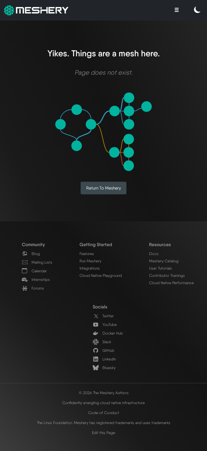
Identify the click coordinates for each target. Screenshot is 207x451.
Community (33, 244)
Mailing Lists (41, 262)
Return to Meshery (103, 188)
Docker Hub (112, 333)
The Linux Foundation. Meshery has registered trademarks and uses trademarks (103, 422)
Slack (106, 341)
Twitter (107, 316)
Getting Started (96, 244)
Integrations (90, 268)
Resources (160, 244)
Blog (35, 253)
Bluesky (108, 367)
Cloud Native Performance (171, 282)
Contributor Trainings (167, 275)
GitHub (107, 350)
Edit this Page (103, 432)
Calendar (38, 270)
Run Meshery (90, 261)
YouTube (109, 324)
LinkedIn (108, 359)
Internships (40, 279)
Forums (37, 288)
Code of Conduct (103, 412)
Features (87, 253)
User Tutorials (160, 268)
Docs (153, 253)
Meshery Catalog (163, 261)
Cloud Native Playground (101, 275)
